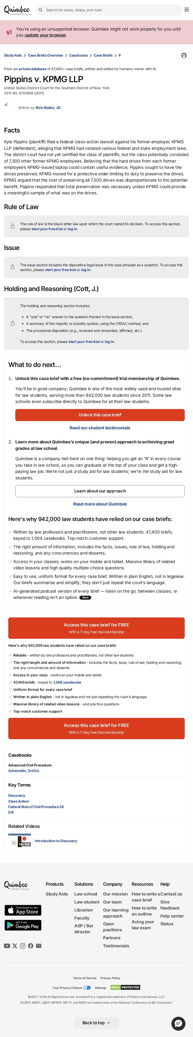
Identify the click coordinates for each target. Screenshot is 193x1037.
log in (72, 229)
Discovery (16, 795)
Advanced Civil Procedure (30, 765)
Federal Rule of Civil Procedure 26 (36, 807)
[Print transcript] (184, 55)
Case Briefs (103, 55)
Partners (112, 937)
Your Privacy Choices (67, 988)
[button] (100, 415)
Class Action (18, 801)
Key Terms (19, 785)
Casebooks (78, 55)
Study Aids (13, 55)
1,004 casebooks (67, 682)
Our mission (115, 893)
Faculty (81, 918)
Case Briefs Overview (45, 55)
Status (166, 923)
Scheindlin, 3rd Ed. (24, 770)
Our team (112, 901)
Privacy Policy (110, 978)
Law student (87, 901)
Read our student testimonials (100, 427)
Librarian (83, 910)
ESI (11, 812)
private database (32, 69)
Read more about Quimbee (100, 503)
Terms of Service (84, 978)
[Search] (41, 10)
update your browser (45, 35)
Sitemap (100, 988)
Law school (85, 893)
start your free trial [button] (47, 229)
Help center (172, 916)
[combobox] (109, 10)
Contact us (171, 893)
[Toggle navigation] (186, 9)
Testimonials (116, 945)
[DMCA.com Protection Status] (125, 987)
